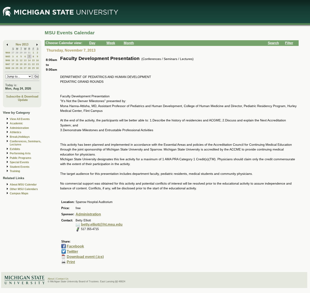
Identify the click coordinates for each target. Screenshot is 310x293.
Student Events (20, 166)
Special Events (19, 162)
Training (15, 171)
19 (21, 64)
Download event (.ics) (85, 257)
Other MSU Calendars (24, 189)
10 (13, 60)
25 (17, 68)
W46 (7, 60)
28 (17, 52)
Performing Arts (20, 153)
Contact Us (62, 278)
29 (21, 52)
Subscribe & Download (22, 96)
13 (25, 60)
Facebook (75, 246)
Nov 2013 (22, 44)
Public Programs (20, 158)
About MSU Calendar (23, 184)
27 (13, 52)
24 (13, 68)
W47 (7, 64)
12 (21, 60)
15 (33, 60)
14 (29, 60)
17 (13, 64)
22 (33, 64)
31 (29, 52)
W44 (7, 52)
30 (25, 52)
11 (17, 60)
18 (17, 64)
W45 (7, 56)
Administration (19, 128)
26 (21, 68)
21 (29, 64)
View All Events (20, 119)
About (51, 278)
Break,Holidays (20, 136)
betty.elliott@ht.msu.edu (102, 224)
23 (37, 64)
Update (23, 100)
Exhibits (15, 149)
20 (25, 64)
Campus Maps (19, 193)
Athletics (15, 132)
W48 (7, 68)
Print (71, 262)
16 (37, 60)
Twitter (72, 251)
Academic (16, 123)
